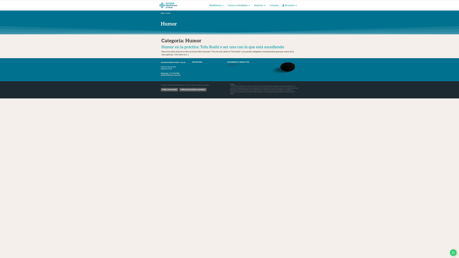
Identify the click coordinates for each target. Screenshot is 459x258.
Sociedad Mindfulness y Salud (173, 62)
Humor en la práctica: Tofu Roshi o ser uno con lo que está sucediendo (222, 47)
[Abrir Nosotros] (265, 5)
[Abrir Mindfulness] (223, 5)
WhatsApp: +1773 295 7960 (170, 73)
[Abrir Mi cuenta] (296, 5)
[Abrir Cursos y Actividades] (249, 5)
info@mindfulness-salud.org (170, 75)
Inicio (162, 13)
